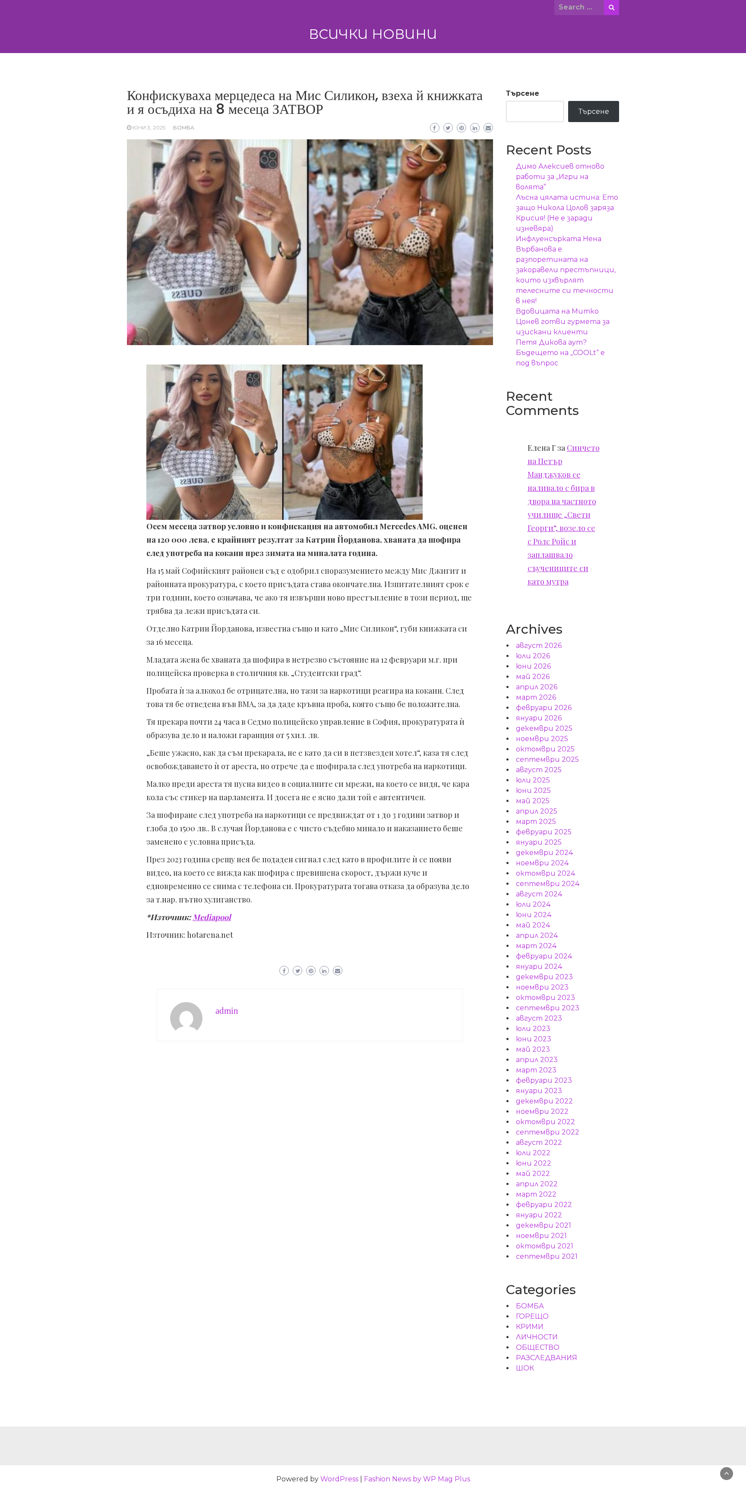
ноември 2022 (542, 1111)
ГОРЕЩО (532, 1316)
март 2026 (536, 697)
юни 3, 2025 (149, 127)
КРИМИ (530, 1327)
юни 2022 (533, 1163)
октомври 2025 (545, 749)
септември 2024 (547, 884)
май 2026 (533, 677)
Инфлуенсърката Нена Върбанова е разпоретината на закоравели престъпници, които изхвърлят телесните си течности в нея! (566, 270)
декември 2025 (544, 728)
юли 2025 (533, 780)
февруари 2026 (544, 708)
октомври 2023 (545, 997)
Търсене (522, 93)
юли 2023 (533, 1029)
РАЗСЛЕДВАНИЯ (546, 1358)
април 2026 (536, 687)
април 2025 (536, 811)
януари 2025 (539, 842)
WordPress (339, 1479)
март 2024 (536, 946)
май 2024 (533, 925)
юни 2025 (533, 790)
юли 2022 (533, 1153)
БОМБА (183, 127)
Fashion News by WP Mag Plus (417, 1479)
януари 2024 (539, 966)
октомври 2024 (545, 873)
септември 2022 (547, 1132)
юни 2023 (533, 1039)
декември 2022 (544, 1101)
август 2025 (539, 770)
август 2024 (539, 894)
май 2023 (533, 1049)
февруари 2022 (544, 1205)
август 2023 (539, 1018)
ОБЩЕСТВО (538, 1347)
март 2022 (536, 1194)
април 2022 (537, 1184)
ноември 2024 (542, 863)
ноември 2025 (542, 739)
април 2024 (537, 935)
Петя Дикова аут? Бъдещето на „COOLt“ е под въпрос (560, 352)
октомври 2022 (545, 1122)
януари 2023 (539, 1091)
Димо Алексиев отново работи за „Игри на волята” (560, 176)
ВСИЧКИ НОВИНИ (373, 34)
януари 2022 (539, 1215)
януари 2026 (539, 718)
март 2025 (536, 821)
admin (226, 1011)
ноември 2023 (542, 987)
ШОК (525, 1368)
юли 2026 (533, 656)
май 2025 (533, 801)
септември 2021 (547, 1256)
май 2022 (533, 1173)
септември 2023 (547, 1008)
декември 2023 (544, 977)
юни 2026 (533, 666)
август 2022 (539, 1142)
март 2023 (536, 1070)
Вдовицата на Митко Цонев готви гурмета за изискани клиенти (563, 321)
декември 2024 (544, 853)
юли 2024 (533, 904)
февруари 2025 (544, 832)
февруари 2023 (544, 1080)
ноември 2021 (541, 1236)
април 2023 (537, 1060)
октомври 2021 (544, 1246)
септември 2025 (547, 759)
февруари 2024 (544, 956)
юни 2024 (533, 915)
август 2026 (539, 645)
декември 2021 (543, 1225)
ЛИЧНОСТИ (537, 1337)
